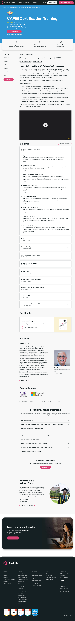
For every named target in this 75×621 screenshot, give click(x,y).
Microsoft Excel (21, 593)
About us (6, 573)
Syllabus (6, 61)
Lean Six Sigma (21, 590)
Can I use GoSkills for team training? (31, 451)
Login (44, 2)
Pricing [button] (34, 2)
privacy (9, 583)
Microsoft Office (21, 595)
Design (19, 583)
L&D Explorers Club (64, 573)
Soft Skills (20, 603)
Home (5, 7)
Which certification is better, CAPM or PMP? (34, 443)
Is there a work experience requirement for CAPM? (35, 435)
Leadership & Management (21, 587)
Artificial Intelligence (22, 575)
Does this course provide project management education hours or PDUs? (42, 424)
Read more (24, 380)
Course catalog (21, 573)
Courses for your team (37, 573)
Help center (62, 586)
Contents (7, 54)
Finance (19, 585)
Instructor (6, 68)
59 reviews (19, 22)
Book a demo (52, 2)
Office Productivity (22, 597)
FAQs (5, 75)
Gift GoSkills (6, 585)
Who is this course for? (27, 420)
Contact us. (54, 415)
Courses (23, 7)
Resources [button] (27, 2)
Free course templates (51, 577)
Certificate (6, 65)
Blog (47, 573)
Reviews (6, 581)
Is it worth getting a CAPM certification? (32, 428)
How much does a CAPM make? (30, 439)
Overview (6, 57)
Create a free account (66, 2)
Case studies (49, 575)
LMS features (35, 578)
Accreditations (7, 72)
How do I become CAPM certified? (31, 432)
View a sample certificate (30, 327)
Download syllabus (65, 143)
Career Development (23, 577)
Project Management (13, 7)
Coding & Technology (23, 579)
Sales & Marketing (22, 601)
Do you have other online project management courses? (37, 447)
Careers (5, 575)
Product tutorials (49, 579)
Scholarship (62, 575)
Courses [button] (13, 2)
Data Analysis (21, 581)
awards (13, 579)
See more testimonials (27, 505)
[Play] (45, 125)
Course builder (35, 583)
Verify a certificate (64, 588)
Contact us (44, 467)
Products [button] (20, 2)
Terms (5, 583)
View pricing (14, 31)
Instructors (6, 577)
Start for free (12, 538)
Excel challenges (64, 577)
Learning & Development (23, 591)
